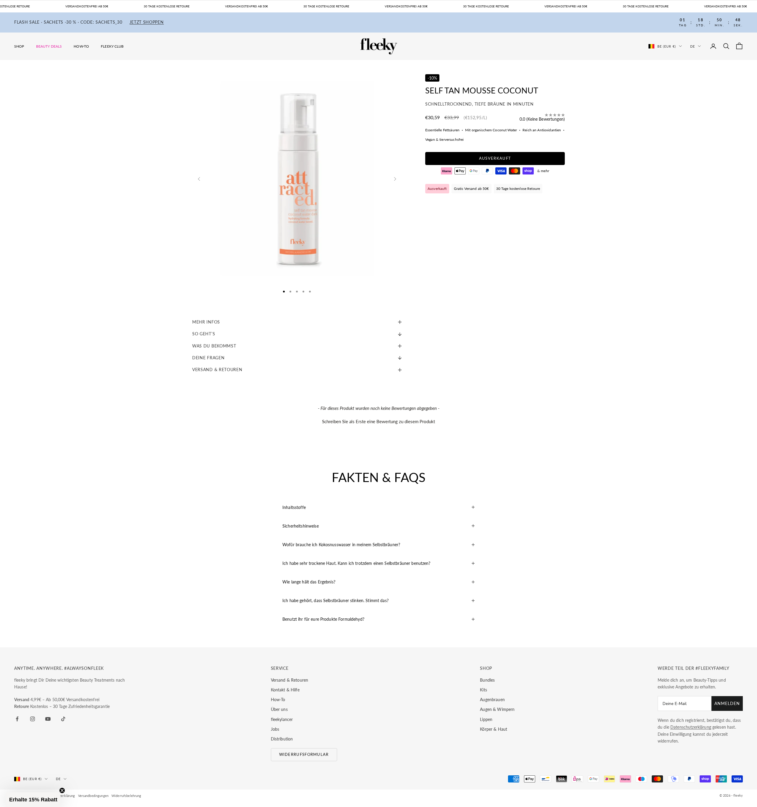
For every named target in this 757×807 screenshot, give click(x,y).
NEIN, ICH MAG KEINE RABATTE (410, 425)
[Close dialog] (465, 360)
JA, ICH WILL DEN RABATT (410, 407)
